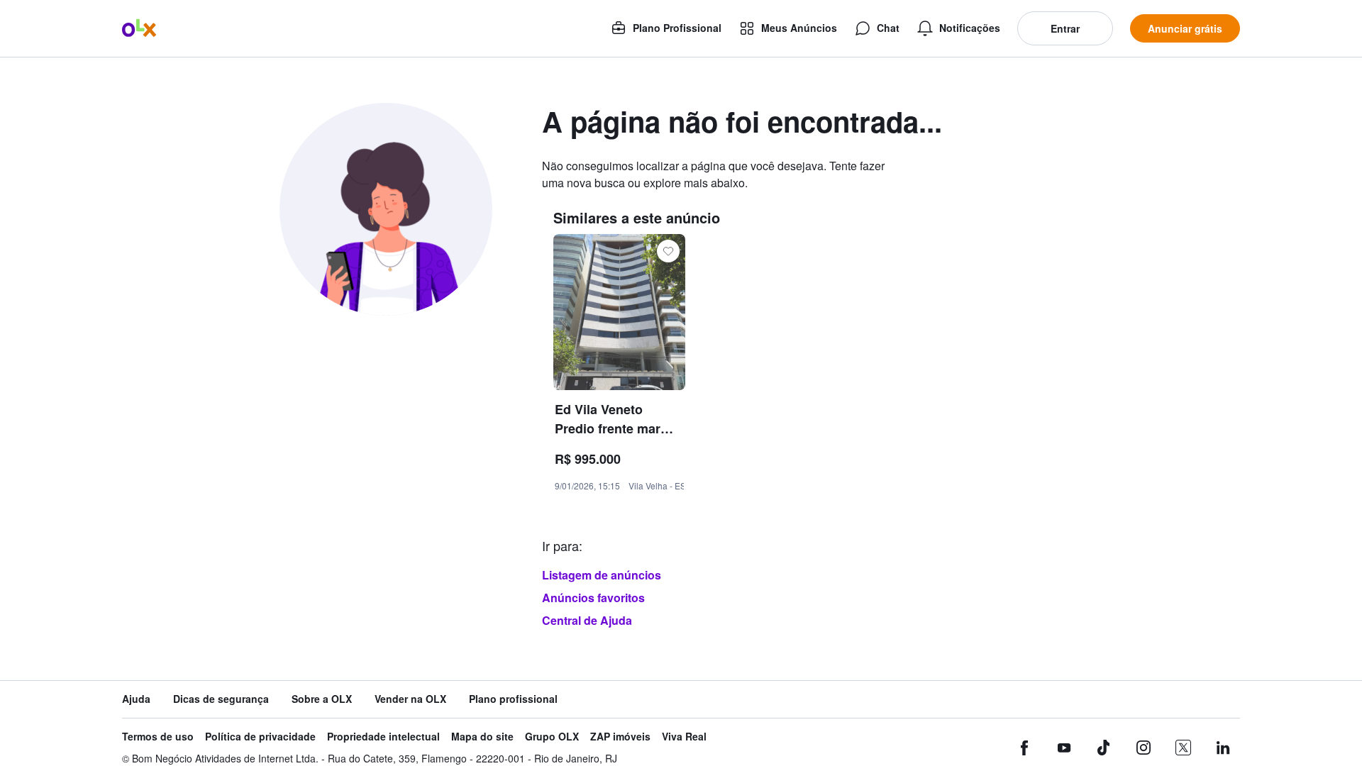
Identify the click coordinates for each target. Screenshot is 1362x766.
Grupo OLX (552, 736)
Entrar (1065, 28)
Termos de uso (158, 736)
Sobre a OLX (322, 699)
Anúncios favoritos (593, 597)
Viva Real (684, 736)
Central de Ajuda (587, 620)
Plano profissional (513, 699)
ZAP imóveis (620, 736)
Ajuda (136, 699)
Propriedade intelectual (383, 736)
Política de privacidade (260, 736)
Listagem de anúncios (601, 575)
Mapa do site (482, 736)
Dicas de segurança (221, 699)
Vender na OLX (410, 699)
